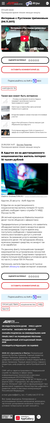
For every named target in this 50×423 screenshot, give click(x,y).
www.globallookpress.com (36, 196)
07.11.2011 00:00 (7, 10)
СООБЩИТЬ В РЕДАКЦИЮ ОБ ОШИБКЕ (20, 345)
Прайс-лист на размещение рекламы (21, 336)
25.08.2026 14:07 (8, 145)
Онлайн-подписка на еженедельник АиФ (24, 333)
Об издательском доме (14, 326)
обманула (14, 266)
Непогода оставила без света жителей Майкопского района (26, 108)
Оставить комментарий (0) (25, 69)
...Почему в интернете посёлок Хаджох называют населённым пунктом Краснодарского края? (26, 101)
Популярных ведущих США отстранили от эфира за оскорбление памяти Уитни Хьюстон (29, 131)
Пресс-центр (35, 326)
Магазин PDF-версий (25, 329)
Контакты (7, 329)
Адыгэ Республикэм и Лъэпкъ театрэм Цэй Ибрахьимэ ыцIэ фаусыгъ (28, 123)
